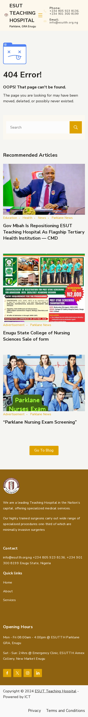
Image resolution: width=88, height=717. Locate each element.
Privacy (34, 710)
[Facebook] (7, 673)
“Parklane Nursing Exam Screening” (40, 422)
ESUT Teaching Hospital (55, 691)
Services (9, 600)
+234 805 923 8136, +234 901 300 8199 (64, 12)
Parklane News (62, 218)
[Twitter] (17, 673)
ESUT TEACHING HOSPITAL (22, 13)
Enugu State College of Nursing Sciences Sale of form (36, 336)
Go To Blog (44, 450)
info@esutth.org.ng (64, 22)
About (8, 591)
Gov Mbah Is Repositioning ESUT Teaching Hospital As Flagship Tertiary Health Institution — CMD (44, 232)
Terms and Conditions (65, 710)
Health (27, 218)
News (42, 218)
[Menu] (40, 15)
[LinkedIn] (38, 673)
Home (7, 582)
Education (10, 218)
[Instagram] (28, 673)
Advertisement (14, 325)
